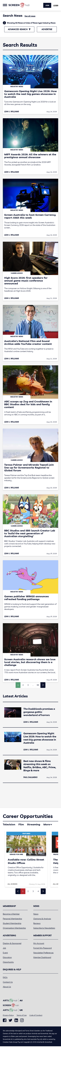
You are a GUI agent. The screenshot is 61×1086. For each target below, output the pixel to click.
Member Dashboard (42, 957)
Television (9, 824)
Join (47, 5)
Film (21, 824)
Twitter (10, 1020)
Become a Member (11, 914)
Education (7, 957)
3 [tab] (33, 891)
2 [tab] (28, 891)
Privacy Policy (8, 1015)
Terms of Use (22, 1015)
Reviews (36, 923)
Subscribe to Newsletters (44, 928)
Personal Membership (12, 918)
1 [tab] (22, 891)
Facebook (4, 1020)
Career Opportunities (28, 816)
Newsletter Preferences (43, 952)
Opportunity (8, 962)
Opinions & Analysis (42, 918)
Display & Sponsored (12, 943)
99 (38, 685)
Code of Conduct (35, 1015)
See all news (30, 16)
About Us (7, 986)
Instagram (22, 1020)
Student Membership (12, 923)
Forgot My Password (42, 948)
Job (4, 948)
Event (5, 952)
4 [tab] (38, 891)
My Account (38, 943)
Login (55, 5)
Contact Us (8, 982)
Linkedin (16, 1020)
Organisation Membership (14, 928)
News (35, 914)
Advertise (47, 29)
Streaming (33, 824)
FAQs (5, 977)
